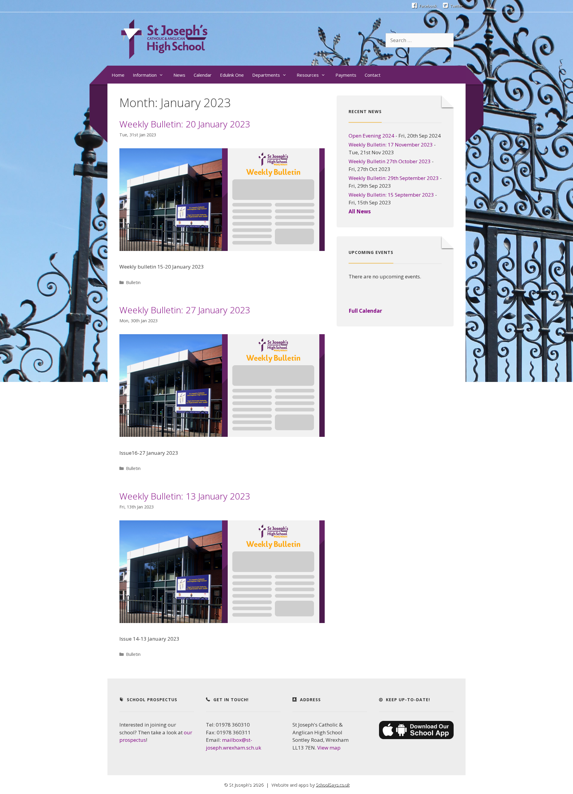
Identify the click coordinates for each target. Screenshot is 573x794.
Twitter (456, 6)
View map (329, 747)
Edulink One (232, 75)
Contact (373, 75)
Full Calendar (365, 310)
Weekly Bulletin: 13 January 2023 (184, 496)
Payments (345, 75)
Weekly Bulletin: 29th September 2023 (394, 178)
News (179, 75)
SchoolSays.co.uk (332, 784)
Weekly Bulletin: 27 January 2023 (184, 310)
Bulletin (133, 282)
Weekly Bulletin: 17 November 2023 (391, 144)
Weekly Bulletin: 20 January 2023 (184, 124)
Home (118, 75)
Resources (308, 75)
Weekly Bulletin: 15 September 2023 (391, 194)
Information (145, 75)
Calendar (203, 75)
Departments (266, 75)
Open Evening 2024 (371, 135)
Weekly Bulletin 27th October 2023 (390, 161)
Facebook (427, 6)
